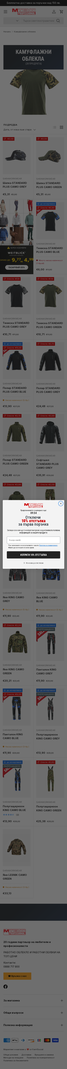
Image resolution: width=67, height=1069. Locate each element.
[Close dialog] (60, 503)
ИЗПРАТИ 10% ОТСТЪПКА (33, 555)
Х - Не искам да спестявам (33, 563)
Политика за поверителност (48, 545)
